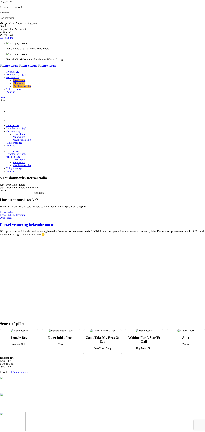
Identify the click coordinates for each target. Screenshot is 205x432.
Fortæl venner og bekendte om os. (27, 225)
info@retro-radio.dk (19, 372)
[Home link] (28, 65)
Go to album (6, 37)
